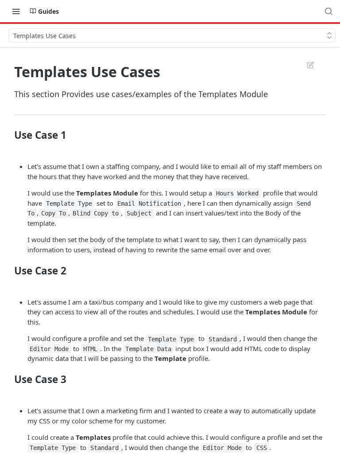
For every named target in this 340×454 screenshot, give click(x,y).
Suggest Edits (306, 64)
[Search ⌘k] (328, 11)
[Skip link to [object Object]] (8, 135)
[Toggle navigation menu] (16, 11)
